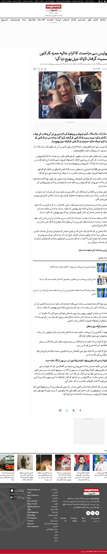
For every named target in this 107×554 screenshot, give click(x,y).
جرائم (56, 540)
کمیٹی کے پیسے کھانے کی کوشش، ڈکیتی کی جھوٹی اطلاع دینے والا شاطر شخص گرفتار (26, 476)
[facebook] (80, 410)
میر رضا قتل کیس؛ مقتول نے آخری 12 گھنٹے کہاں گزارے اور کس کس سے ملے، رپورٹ (44, 476)
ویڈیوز (56, 538)
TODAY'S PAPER (89, 1)
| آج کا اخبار (59, 16)
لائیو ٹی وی (54, 16)
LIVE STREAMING (49, 1)
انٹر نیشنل (66, 20)
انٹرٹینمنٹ (50, 20)
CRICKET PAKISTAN (78, 1)
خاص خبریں (82, 20)
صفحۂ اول (103, 20)
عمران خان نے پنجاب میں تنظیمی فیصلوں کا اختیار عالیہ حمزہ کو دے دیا (67, 279)
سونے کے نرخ (54, 521)
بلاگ (56, 532)
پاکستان (73, 20)
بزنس (56, 535)
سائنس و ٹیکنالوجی (52, 529)
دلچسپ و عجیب (15, 20)
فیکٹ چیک (31, 20)
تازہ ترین (95, 20)
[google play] (16, 497)
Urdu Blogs (31, 515)
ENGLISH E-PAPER (28, 1)
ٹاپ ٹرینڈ (58, 20)
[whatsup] (66, 410)
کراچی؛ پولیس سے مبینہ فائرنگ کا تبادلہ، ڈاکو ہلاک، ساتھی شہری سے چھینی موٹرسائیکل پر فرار (64, 476)
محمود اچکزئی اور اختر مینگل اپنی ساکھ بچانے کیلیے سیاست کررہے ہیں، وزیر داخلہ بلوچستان (82, 476)
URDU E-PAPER (17, 1)
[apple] (16, 490)
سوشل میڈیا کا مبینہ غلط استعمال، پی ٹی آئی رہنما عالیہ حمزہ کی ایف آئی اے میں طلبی (64, 292)
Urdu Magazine (32, 512)
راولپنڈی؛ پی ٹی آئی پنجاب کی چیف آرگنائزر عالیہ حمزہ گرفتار (73, 267)
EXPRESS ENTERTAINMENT (63, 1)
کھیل (89, 20)
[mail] (60, 410)
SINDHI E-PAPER (39, 1)
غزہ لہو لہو (55, 495)
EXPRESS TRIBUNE (6, 1)
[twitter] (73, 410)
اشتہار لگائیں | (48, 16)
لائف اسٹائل (41, 20)
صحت (24, 20)
